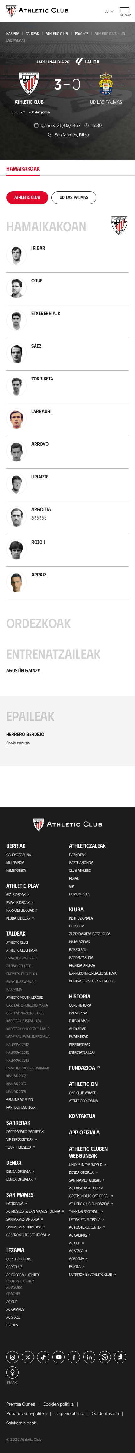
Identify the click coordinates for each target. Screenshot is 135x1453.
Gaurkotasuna (18, 854)
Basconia (14, 989)
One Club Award (82, 1092)
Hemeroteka (16, 870)
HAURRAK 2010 (17, 1052)
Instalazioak (79, 941)
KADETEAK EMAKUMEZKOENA (28, 1036)
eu (107, 11)
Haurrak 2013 (17, 1060)
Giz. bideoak (16, 894)
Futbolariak (79, 1021)
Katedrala (14, 1203)
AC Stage (13, 1317)
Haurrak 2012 (17, 1044)
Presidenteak (79, 1044)
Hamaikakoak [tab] (23, 168)
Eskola (12, 1325)
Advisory (14, 1287)
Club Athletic (80, 870)
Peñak (74, 878)
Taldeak (32, 33)
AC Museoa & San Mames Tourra (33, 1211)
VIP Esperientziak (19, 1139)
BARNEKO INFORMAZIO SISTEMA (93, 973)
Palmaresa (78, 1013)
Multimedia (15, 862)
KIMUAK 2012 (16, 1075)
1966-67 (81, 33)
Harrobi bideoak (20, 910)
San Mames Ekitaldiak (24, 1227)
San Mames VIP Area (22, 1219)
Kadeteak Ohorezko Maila (28, 1028)
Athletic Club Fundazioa (89, 1203)
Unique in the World (85, 1164)
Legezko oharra (69, 1413)
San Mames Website (85, 1180)
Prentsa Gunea (20, 1404)
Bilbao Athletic (18, 966)
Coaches (13, 1293)
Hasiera (12, 33)
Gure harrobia (18, 1259)
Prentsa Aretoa (82, 965)
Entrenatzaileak (82, 1052)
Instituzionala (81, 918)
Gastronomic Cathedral (26, 1234)
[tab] (27, 197)
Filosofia (76, 926)
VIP (71, 886)
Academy (76, 1258)
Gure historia (80, 1005)
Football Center (20, 1281)
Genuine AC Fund (19, 1099)
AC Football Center (22, 1274)
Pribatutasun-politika (26, 1413)
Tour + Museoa (18, 1147)
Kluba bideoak (18, 918)
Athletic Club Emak (21, 950)
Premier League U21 (21, 973)
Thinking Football (84, 1211)
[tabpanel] (67, 479)
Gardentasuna (81, 957)
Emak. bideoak (18, 902)
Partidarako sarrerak (25, 1131)
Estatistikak (78, 1036)
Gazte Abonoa (81, 862)
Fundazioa (82, 1067)
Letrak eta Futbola (84, 1219)
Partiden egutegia (20, 1107)
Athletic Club (57, 33)
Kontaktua (82, 1115)
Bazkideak (77, 854)
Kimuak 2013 (16, 1083)
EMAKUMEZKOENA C (21, 981)
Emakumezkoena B (21, 958)
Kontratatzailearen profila (92, 981)
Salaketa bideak (21, 1423)
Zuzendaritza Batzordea (89, 933)
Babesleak (77, 949)
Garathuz (14, 1267)
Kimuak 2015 (16, 1091)
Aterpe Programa (83, 1100)
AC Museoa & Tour (84, 1188)
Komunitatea (79, 894)
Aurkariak (77, 1028)
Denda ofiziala (18, 1171)
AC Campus (15, 1309)
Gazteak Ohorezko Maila (27, 1005)
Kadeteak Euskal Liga (23, 1021)
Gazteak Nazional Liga (25, 1013)
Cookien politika (58, 1404)
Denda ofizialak (19, 1179)
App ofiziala (84, 1132)
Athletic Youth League (24, 997)
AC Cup (11, 1301)
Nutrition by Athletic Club (90, 1274)
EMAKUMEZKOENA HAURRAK (27, 1068)
